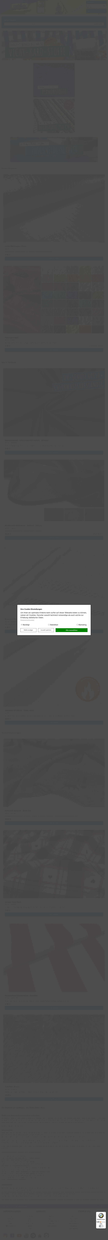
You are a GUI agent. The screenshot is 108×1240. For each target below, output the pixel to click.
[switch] (101, 1226)
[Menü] (104, 1213)
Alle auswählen (72, 630)
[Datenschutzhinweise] (27, 620)
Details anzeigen (28, 630)
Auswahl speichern (46, 630)
